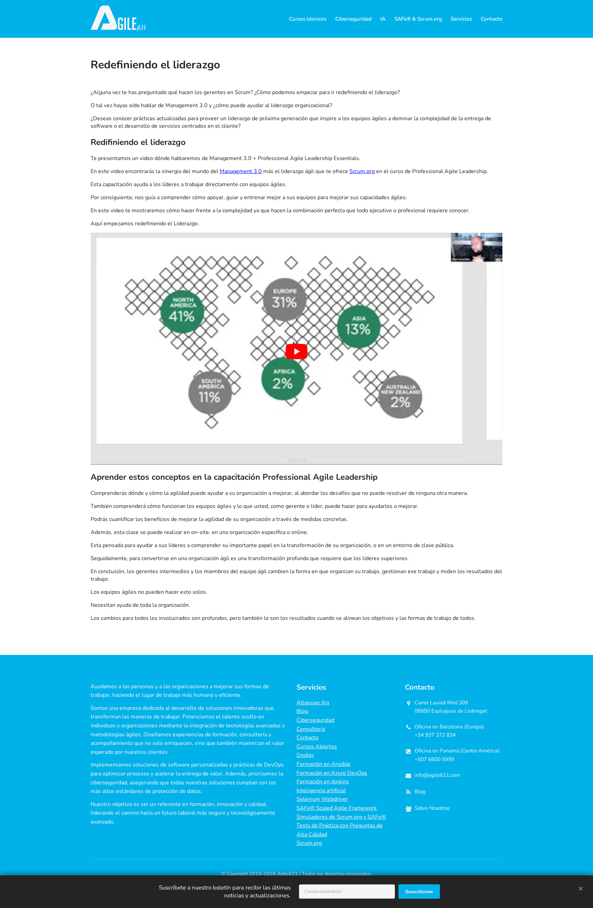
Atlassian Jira (312, 702)
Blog (302, 711)
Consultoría (310, 729)
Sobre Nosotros (432, 808)
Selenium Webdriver (322, 799)
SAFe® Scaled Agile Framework (336, 808)
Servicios (461, 18)
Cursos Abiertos (316, 746)
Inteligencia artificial (321, 790)
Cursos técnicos (307, 18)
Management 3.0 (241, 171)
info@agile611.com (437, 775)
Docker (305, 755)
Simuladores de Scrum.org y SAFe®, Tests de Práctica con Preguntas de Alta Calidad (341, 825)
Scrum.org (362, 171)
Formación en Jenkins (322, 781)
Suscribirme (419, 891)
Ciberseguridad (353, 18)
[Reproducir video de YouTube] (296, 351)
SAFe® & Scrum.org (418, 18)
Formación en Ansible (323, 764)
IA (382, 18)
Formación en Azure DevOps (331, 773)
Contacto (491, 18)
